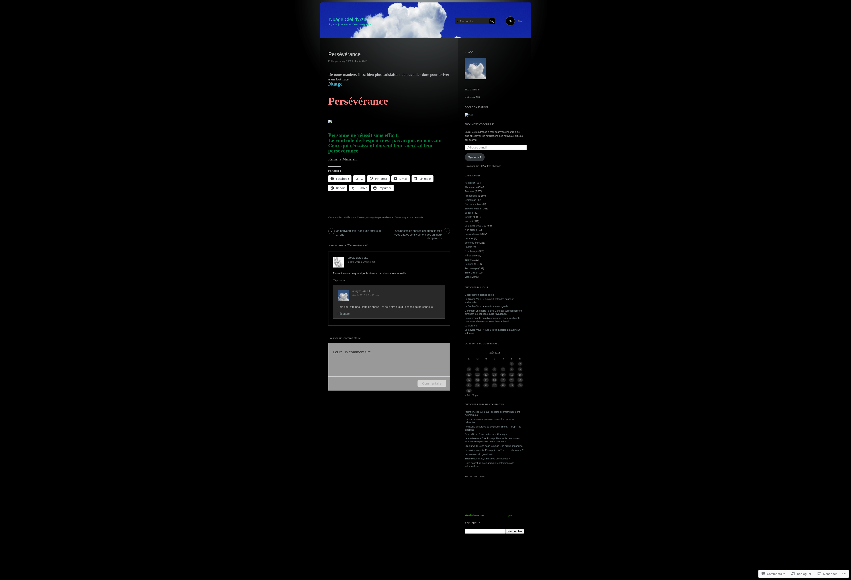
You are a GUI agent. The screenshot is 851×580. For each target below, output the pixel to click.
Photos (468, 247)
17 (469, 380)
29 (511, 385)
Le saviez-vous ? (474, 225)
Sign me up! (474, 157)
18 (477, 380)
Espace (469, 212)
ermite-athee (355, 257)
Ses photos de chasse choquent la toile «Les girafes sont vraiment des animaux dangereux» (418, 231)
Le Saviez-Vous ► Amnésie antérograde (486, 306)
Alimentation (471, 187)
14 (503, 374)
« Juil (467, 395)
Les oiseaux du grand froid (479, 454)
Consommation (473, 204)
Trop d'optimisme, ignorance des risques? (487, 458)
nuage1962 (345, 61)
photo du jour (472, 242)
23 (520, 380)
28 (503, 385)
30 (520, 385)
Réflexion (470, 255)
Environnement (473, 208)
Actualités (470, 183)
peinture (469, 238)
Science (469, 264)
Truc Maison (471, 272)
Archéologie (471, 195)
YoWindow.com (474, 515)
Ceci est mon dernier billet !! (479, 294)
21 (503, 380)
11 (477, 374)
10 (469, 374)
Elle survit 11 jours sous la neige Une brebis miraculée (494, 446)
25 (477, 385)
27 (494, 385)
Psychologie (471, 251)
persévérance (385, 217)
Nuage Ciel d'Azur (348, 19)
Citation (361, 217)
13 (494, 374)
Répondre (339, 280)
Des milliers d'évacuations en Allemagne (486, 434)
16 (520, 374)
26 (486, 385)
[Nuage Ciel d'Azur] (425, 20)
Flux (519, 21)
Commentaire (431, 383)
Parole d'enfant (473, 234)
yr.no (510, 515)
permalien (419, 217)
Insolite (468, 217)
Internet (469, 221)
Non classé (471, 229)
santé (468, 259)
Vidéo (468, 276)
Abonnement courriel (480, 124)
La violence (471, 325)
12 (486, 374)
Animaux (469, 191)
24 (469, 385)
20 (494, 380)
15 (511, 374)
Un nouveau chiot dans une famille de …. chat (359, 231)
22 (511, 380)
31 (469, 390)
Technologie (471, 268)
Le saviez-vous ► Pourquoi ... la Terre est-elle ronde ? (494, 450)
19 (486, 380)
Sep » (475, 395)
